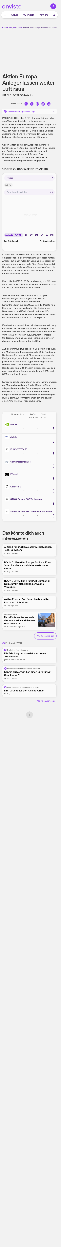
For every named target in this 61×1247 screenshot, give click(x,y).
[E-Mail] (49, 104)
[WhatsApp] (37, 104)
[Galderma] (7, 486)
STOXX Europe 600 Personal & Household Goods (35, 511)
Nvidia (13, 424)
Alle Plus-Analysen (45, 701)
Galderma (15, 486)
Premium (43, 14)
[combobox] (29, 192)
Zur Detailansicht (11, 241)
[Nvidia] (7, 424)
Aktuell (14, 14)
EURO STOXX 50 (18, 449)
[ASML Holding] (7, 437)
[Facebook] (31, 104)
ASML (13, 436)
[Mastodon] (26, 104)
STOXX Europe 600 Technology (26, 499)
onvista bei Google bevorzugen (22, 111)
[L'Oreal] (7, 474)
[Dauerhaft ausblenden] (54, 111)
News (20, 27)
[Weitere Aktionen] (53, 429)
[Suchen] (51, 192)
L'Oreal (14, 474)
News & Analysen (9, 27)
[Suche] (54, 15)
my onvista (28, 14)
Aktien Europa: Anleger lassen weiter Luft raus (40, 27)
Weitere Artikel (45, 635)
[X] (43, 104)
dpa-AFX (6, 94)
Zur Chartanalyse (47, 241)
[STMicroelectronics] (7, 462)
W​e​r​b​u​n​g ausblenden (39, 49)
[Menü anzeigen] (5, 15)
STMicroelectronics (20, 461)
